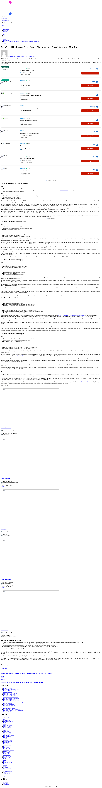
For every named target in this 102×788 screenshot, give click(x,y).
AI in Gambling (6, 720)
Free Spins (5, 737)
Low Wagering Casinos (8, 750)
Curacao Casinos (7, 732)
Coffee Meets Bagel (6, 579)
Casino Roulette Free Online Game (11, 693)
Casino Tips (5, 730)
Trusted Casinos (6, 772)
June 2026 (5, 783)
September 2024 (6, 784)
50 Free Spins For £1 (7, 692)
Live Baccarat (6, 747)
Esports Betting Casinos (8, 733)
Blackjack (5, 722)
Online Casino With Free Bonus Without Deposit (13, 702)
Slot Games (5, 767)
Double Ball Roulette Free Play (10, 690)
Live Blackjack (6, 748)
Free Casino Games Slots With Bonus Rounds (13, 710)
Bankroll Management (8, 721)
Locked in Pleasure (5, 20)
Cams (4, 32)
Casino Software (7, 729)
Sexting (5, 31)
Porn (4, 34)
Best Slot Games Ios (7, 703)
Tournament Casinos (7, 771)
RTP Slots (5, 763)
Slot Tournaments (7, 768)
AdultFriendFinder (6, 428)
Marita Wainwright (12, 56)
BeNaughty (4, 529)
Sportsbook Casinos (7, 770)
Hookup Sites (6, 29)
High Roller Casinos (7, 740)
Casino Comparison (7, 725)
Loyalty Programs (7, 751)
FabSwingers (4, 630)
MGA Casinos (6, 752)
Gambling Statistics (7, 738)
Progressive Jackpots (7, 762)
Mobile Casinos (6, 753)
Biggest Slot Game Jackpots (9, 708)
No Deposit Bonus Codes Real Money (11, 709)
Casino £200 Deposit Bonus (9, 694)
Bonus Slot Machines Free (9, 711)
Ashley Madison (5, 478)
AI (4, 36)
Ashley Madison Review (85, 381)
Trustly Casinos (6, 773)
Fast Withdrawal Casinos (8, 735)
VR (4, 35)
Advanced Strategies (7, 717)
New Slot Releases (7, 756)
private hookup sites (64, 190)
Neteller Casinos (6, 755)
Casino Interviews (7, 726)
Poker (4, 760)
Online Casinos (6, 757)
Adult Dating (6, 30)
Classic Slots (6, 731)
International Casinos (7, 745)
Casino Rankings (7, 727)
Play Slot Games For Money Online (11, 698)
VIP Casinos (6, 775)
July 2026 (5, 782)
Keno (4, 746)
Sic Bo (4, 766)
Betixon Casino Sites (7, 688)
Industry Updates (7, 743)
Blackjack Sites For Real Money (10, 707)
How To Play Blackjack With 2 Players (11, 695)
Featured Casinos (7, 736)
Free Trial (3, 436)
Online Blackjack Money (8, 704)
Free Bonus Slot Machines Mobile (10, 697)
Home (4, 28)
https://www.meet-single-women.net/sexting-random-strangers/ (71, 315)
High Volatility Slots (7, 741)
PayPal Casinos (6, 758)
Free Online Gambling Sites (9, 699)
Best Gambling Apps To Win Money (11, 700)
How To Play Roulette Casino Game (11, 689)
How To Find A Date (19, 355)
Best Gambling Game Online (9, 705)
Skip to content (4, 18)
